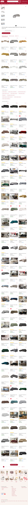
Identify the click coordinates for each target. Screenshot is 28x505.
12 (8, 334)
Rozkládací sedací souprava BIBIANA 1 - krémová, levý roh (8, 240)
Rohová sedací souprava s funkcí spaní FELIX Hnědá (8, 227)
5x (22, 175)
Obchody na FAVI (14, 488)
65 (17, 257)
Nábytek (2, 3)
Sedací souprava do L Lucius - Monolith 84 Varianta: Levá (8, 330)
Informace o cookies (14, 495)
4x (22, 162)
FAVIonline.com (3, 499)
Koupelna (19, 3)
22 (17, 334)
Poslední (23, 466)
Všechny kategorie (24, 3)
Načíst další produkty (13, 464)
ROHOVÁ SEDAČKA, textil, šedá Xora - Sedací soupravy (17, 394)
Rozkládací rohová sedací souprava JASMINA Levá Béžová (8, 150)
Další (19, 466)
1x (22, 149)
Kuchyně (17, 3)
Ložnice (12, 481)
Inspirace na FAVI (14, 490)
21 (17, 321)
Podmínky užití (13, 494)
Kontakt (3, 488)
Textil (7, 3)
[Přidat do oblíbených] (8, 38)
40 (8, 231)
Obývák (7, 481)
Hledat (19, 1)
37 (17, 141)
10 (8, 244)
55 (8, 180)
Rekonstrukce (13, 3)
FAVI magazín (13, 491)
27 (8, 347)
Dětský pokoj (16, 481)
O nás (12, 487)
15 (8, 167)
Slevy (25, 481)
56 (8, 257)
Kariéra (3, 489)
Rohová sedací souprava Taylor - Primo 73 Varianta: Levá (8, 394)
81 (8, 141)
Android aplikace (25, 487)
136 (8, 154)
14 (17, 244)
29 (17, 231)
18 (17, 180)
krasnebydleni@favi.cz (5, 487)
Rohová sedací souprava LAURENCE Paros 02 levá (7, 163)
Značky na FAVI (14, 489)
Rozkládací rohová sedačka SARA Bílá (15, 240)
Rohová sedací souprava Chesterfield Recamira (16, 446)
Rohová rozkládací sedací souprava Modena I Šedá (7, 420)
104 (17, 167)
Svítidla (10, 3)
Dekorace (5, 3)
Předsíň (21, 481)
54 (17, 411)
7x (22, 419)
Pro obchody (13, 492)
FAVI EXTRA (13, 493)
